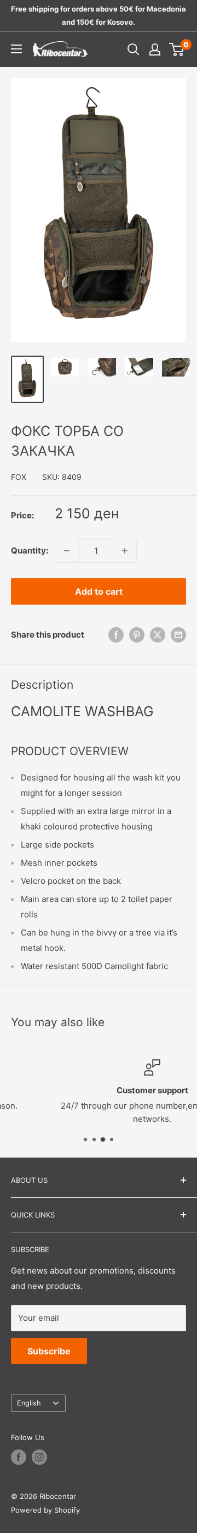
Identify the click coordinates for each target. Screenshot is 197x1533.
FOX (18, 477)
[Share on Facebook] (116, 635)
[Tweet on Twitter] (157, 635)
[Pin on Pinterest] (136, 635)
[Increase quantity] (124, 550)
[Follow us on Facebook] (18, 1457)
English (29, 1403)
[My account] (154, 49)
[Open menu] (16, 49)
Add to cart (99, 591)
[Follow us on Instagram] (39, 1457)
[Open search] (134, 49)
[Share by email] (178, 635)
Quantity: (29, 550)
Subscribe (49, 1351)
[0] (177, 49)
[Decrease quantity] (66, 550)
